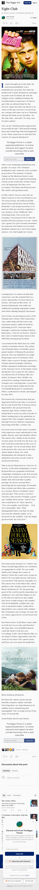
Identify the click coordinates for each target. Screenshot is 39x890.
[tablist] (10, 771)
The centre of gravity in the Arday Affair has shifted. (13, 804)
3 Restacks (25, 750)
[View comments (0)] (11, 23)
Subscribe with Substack (21, 861)
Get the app (29, 881)
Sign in (35, 3)
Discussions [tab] (17, 795)
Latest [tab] (9, 795)
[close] (33, 821)
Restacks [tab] (15, 771)
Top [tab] (4, 795)
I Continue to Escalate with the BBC (15, 816)
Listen (35, 18)
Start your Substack (14, 881)
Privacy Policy (23, 870)
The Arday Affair (9, 801)
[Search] (35, 795)
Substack (10, 886)
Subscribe (27, 3)
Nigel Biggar (10, 16)
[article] (19, 805)
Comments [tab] (6, 771)
